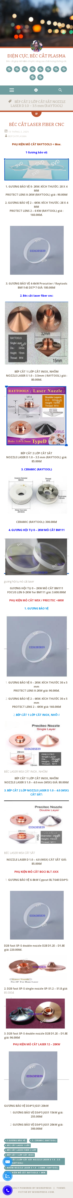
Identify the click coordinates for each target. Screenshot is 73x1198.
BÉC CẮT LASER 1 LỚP (18, 1145)
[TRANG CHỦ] (9, 69)
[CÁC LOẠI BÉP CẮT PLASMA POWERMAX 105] (25, 69)
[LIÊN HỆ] (33, 77)
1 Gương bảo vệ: (16, 1140)
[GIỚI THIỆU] (64, 69)
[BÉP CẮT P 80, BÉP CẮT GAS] (56, 69)
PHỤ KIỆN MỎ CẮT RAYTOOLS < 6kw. (26, 1172)
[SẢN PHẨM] (17, 69)
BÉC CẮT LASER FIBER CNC (36, 124)
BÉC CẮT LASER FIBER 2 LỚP (21, 1150)
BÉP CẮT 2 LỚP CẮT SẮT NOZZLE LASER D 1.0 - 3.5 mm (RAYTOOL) (33, 1161)
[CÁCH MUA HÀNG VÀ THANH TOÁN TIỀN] (40, 77)
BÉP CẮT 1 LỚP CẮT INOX (20, 1155)
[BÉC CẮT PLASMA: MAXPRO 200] (40, 69)
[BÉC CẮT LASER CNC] (48, 69)
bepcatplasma (17, 136)
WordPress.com (43, 1191)
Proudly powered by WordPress (29, 1187)
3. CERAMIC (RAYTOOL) (44, 1140)
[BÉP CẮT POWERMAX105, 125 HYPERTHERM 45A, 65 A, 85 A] (33, 69)
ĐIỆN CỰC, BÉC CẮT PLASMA (36, 56)
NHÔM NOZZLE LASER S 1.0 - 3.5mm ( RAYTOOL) (32, 1168)
